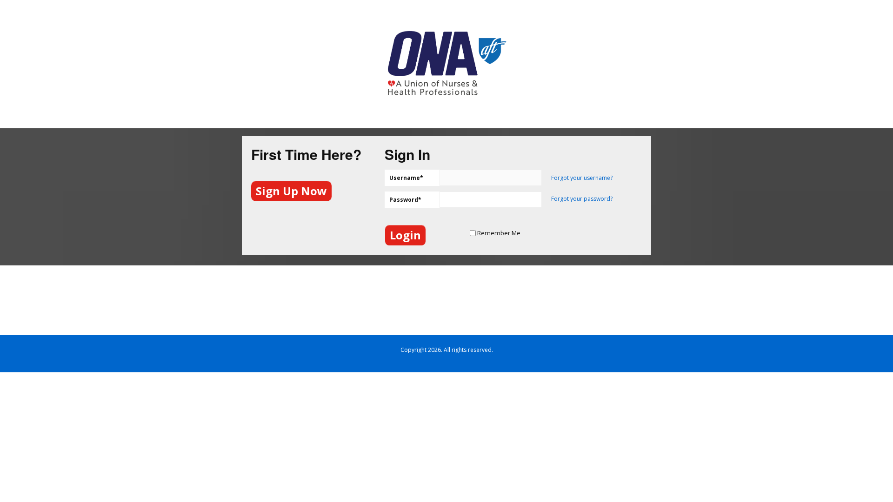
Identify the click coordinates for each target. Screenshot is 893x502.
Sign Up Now (291, 190)
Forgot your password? (582, 198)
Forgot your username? (582, 177)
